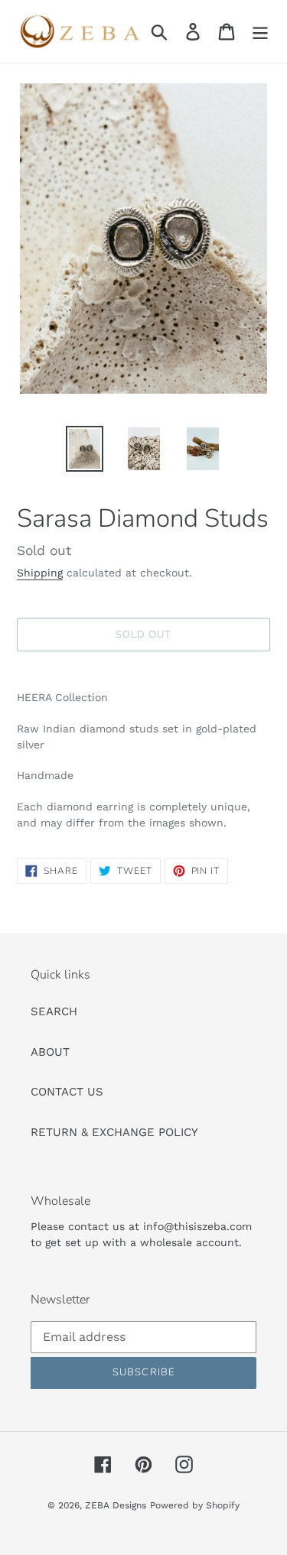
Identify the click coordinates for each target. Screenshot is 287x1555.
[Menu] (260, 31)
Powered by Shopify (195, 1505)
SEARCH (54, 1011)
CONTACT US (67, 1092)
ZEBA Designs (115, 1505)
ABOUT (50, 1052)
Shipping (40, 572)
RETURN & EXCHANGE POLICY (114, 1132)
